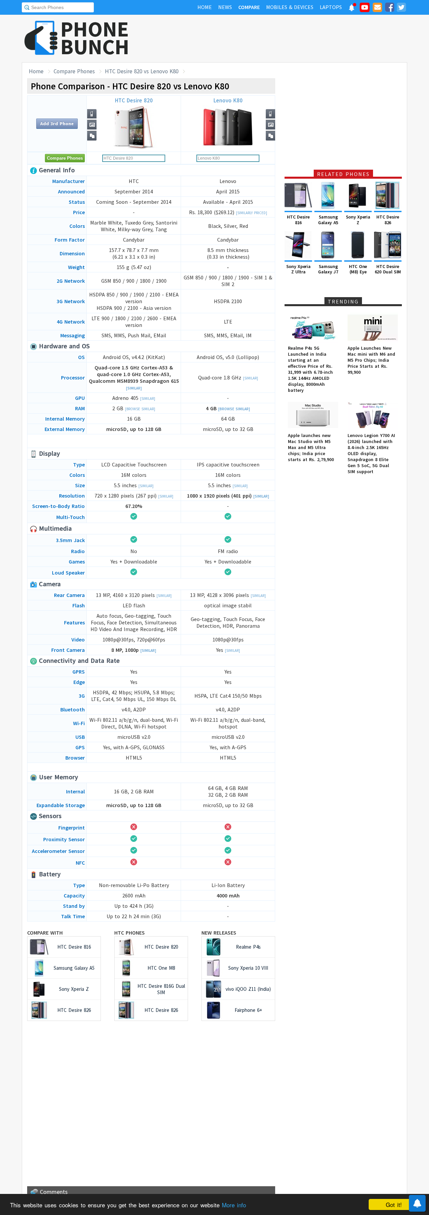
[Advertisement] (285, 38)
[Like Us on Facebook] (389, 8)
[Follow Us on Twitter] (401, 8)
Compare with (45, 932)
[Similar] (134, 388)
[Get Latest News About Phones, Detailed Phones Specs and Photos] (41, 38)
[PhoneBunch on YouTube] (364, 9)
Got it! (394, 1204)
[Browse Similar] (140, 409)
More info (234, 1205)
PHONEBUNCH (94, 38)
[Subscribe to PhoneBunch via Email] (377, 8)
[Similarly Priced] (251, 212)
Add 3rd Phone (57, 123)
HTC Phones (129, 932)
